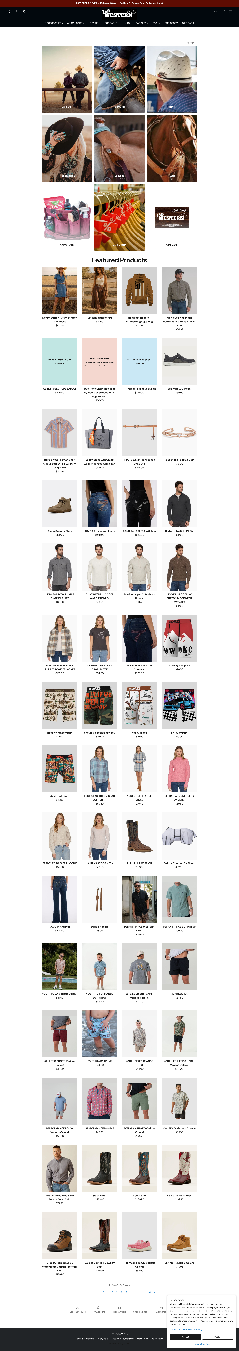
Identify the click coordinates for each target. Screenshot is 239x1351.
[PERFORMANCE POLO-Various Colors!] (59, 1101)
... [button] (135, 1291)
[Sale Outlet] (119, 212)
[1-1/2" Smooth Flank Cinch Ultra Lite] (139, 432)
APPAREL (94, 23)
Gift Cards (161, 1311)
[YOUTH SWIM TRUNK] (99, 1033)
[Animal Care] (67, 212)
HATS (127, 23)
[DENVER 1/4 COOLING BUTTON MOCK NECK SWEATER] (179, 567)
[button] (119, 14)
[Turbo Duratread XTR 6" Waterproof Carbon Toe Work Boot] (59, 1235)
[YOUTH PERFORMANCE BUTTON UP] (99, 966)
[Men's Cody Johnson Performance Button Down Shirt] (179, 290)
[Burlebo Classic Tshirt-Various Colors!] (139, 966)
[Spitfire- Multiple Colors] (179, 1235)
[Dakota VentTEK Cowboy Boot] (99, 1235)
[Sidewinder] (99, 1168)
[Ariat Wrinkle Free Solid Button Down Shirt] (59, 1168)
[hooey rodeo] (139, 705)
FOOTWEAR (111, 23)
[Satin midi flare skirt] (99, 290)
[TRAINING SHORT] (179, 966)
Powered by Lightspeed (119, 1344)
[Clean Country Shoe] (59, 503)
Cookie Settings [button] (202, 1343)
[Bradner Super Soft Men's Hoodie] (139, 567)
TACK (156, 23)
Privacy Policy (103, 1339)
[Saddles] (119, 143)
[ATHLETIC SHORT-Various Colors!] (59, 1033)
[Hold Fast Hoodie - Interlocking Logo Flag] (139, 290)
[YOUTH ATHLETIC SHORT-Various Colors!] (179, 1033)
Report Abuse (157, 1339)
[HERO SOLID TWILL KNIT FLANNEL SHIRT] (59, 567)
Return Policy (142, 1339)
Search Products (78, 1311)
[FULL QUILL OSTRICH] (139, 836)
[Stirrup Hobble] (99, 899)
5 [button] (121, 1291)
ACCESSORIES (53, 23)
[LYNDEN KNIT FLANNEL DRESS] (139, 768)
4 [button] (117, 1291)
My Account (99, 1311)
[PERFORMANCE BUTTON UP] (179, 899)
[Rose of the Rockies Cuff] (179, 432)
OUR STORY (171, 23)
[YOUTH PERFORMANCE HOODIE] (139, 1033)
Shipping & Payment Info (123, 1339)
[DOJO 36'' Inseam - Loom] (99, 503)
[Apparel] (67, 74)
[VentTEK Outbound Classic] (179, 1101)
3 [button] (112, 1291)
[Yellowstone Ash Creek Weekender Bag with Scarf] (99, 432)
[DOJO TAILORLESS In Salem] (139, 503)
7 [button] (131, 1291)
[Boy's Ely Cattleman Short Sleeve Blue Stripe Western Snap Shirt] (59, 432)
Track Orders (119, 1311)
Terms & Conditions (85, 1339)
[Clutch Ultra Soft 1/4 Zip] (179, 503)
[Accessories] (67, 143)
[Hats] (172, 74)
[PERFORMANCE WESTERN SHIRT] (139, 899)
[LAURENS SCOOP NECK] (99, 836)
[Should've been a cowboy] (99, 705)
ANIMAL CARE (75, 23)
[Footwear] (119, 74)
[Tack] (172, 143)
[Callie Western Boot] (179, 1168)
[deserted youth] (59, 768)
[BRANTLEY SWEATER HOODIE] (59, 836)
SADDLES (141, 23)
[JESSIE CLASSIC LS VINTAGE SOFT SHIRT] (99, 768)
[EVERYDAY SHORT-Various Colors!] (139, 1101)
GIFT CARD (188, 23)
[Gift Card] (172, 212)
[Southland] (139, 1168)
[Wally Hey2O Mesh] (179, 361)
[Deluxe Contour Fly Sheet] (179, 836)
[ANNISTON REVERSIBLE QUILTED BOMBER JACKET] (59, 638)
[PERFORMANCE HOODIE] (99, 1101)
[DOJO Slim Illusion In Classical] (139, 638)
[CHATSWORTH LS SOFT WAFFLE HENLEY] (99, 567)
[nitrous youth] (179, 705)
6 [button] (126, 1291)
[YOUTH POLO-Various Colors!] (59, 966)
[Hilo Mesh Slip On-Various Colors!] (139, 1235)
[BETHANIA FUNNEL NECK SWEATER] (179, 768)
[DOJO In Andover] (59, 899)
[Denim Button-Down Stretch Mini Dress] (59, 290)
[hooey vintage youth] (59, 705)
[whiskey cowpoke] (179, 638)
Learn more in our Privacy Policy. (186, 1329)
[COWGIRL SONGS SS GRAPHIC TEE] (99, 638)
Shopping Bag (140, 1311)
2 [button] (107, 1291)
